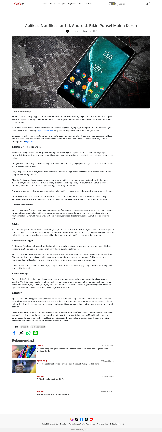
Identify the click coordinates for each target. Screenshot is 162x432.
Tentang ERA (102, 424)
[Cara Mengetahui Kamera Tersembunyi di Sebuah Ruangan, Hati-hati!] (24, 366)
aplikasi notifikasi (45, 130)
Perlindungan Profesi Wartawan (82, 424)
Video (81, 4)
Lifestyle (61, 4)
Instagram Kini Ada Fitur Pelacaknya (53, 394)
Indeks (89, 4)
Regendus (29, 141)
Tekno (40, 346)
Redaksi (63, 424)
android (24, 327)
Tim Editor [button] (73, 31)
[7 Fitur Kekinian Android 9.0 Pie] (24, 382)
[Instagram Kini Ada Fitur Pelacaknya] (24, 397)
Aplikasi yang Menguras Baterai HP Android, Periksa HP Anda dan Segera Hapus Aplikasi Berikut (72, 349)
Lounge (40, 376)
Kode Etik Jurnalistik (50, 424)
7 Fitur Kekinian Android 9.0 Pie (50, 379)
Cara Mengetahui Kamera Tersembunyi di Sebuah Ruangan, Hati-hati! (68, 364)
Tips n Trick (42, 361)
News (52, 4)
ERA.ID (78, 430)
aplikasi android (38, 327)
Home (45, 4)
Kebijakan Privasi (117, 424)
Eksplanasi (71, 4)
